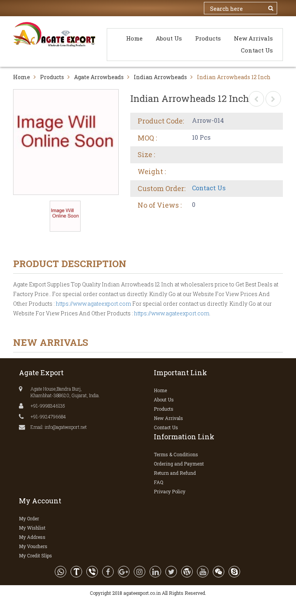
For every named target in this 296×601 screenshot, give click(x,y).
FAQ (158, 482)
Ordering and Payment (179, 463)
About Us (169, 38)
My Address (32, 537)
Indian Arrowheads (160, 77)
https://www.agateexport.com (93, 303)
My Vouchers (33, 546)
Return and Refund (175, 473)
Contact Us (257, 50)
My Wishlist (32, 528)
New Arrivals (253, 38)
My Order (29, 518)
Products (208, 38)
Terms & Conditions (176, 454)
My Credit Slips (35, 555)
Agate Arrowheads (99, 77)
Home (134, 38)
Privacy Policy (169, 491)
